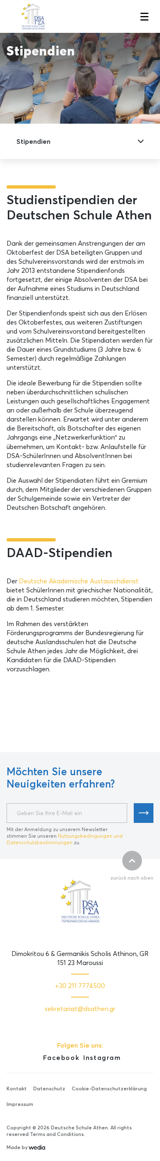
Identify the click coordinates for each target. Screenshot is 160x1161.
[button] (143, 16)
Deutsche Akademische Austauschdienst (79, 581)
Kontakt (17, 1088)
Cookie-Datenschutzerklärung (109, 1088)
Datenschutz (49, 1088)
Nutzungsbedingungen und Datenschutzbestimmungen (65, 839)
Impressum (20, 1104)
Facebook (61, 1057)
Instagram (102, 1057)
